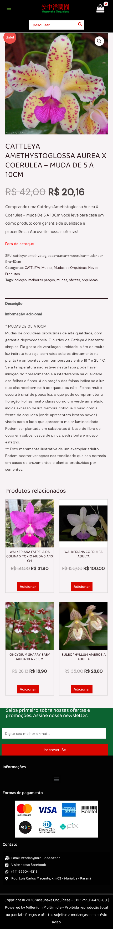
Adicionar (28, 586)
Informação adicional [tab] (23, 314)
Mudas (47, 268)
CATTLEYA (32, 268)
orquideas (90, 280)
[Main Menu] (9, 8)
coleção (20, 280)
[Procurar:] (56, 25)
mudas (61, 280)
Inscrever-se (55, 749)
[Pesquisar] (80, 25)
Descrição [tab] (14, 303)
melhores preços (41, 280)
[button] (99, 41)
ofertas (74, 280)
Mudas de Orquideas (70, 268)
